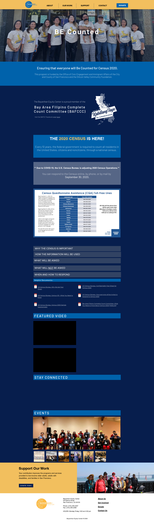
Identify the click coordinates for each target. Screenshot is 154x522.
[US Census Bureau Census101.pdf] (35, 295)
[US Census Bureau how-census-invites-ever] (79, 295)
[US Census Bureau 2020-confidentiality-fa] (79, 287)
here (58, 117)
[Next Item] (118, 454)
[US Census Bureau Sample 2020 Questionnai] (35, 304)
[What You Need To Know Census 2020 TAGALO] (79, 304)
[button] (50, 5)
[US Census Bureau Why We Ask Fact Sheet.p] (35, 287)
